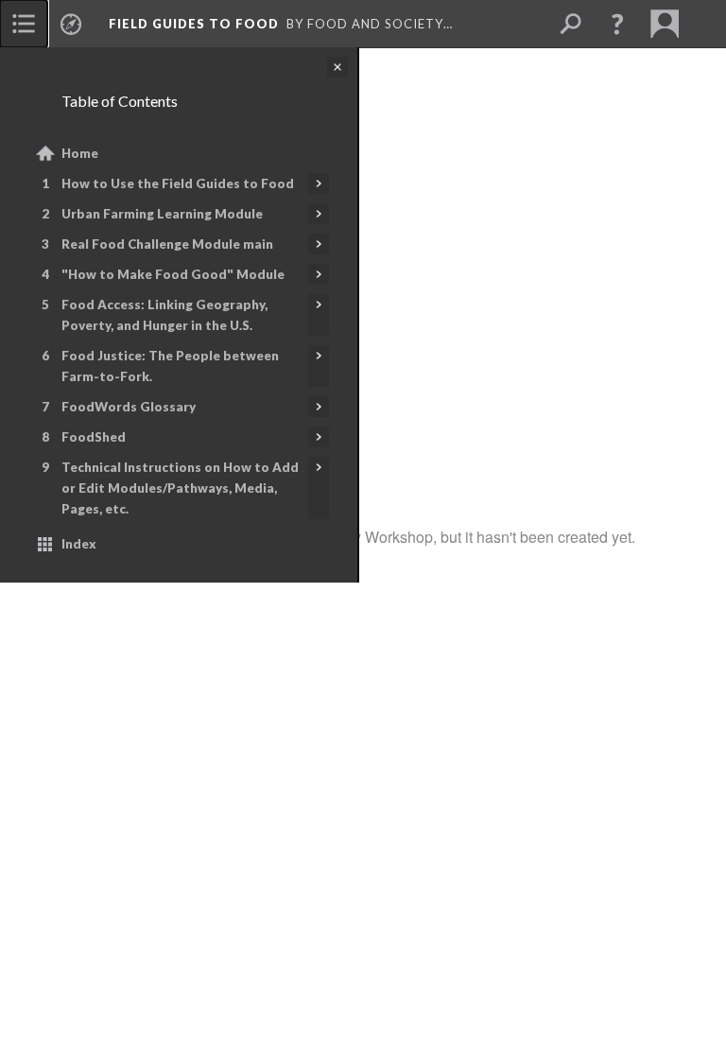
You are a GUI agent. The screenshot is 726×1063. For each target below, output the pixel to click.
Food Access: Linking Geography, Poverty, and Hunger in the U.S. (164, 315)
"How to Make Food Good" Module (173, 274)
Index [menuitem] (78, 543)
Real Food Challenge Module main (167, 244)
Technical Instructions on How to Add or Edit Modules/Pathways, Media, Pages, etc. (180, 488)
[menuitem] (23, 23)
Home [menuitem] (79, 153)
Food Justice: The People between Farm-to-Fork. (170, 366)
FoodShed (93, 436)
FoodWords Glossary (128, 406)
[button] (617, 23)
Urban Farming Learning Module (162, 213)
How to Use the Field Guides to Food (177, 183)
